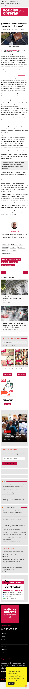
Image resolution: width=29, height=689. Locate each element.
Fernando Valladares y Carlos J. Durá (11, 329)
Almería (5, 259)
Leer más (7, 404)
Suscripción (14, 1)
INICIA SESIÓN (16, 3)
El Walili (5, 262)
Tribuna (22, 29)
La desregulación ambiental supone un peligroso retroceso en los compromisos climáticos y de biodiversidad (14, 325)
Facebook (1, 5)
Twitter (3, 5)
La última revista (5, 3)
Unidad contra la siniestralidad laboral (11, 496)
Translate (13, 345)
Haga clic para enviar (10, 463)
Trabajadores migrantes (8, 265)
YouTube (7, 5)
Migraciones (13, 262)
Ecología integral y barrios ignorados (11, 489)
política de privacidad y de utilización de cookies (14, 672)
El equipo (3, 636)
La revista (3, 1)
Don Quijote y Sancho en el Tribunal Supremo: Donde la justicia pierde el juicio (13, 298)
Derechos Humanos (15, 259)
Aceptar (11, 683)
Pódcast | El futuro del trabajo (11, 507)
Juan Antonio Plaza (6, 29)
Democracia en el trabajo (8, 493)
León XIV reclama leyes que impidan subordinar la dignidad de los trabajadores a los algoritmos (14, 436)
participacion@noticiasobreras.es (10, 571)
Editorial (4, 554)
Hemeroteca (4, 649)
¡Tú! (4, 481)
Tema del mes (5, 559)
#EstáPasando (7, 431)
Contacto (8, 1)
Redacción (7, 439)
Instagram (5, 5)
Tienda (11, 3)
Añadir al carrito (7, 374)
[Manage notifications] (26, 686)
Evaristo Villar (7, 302)
